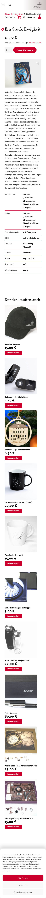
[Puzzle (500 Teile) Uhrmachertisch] (21, 781)
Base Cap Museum (12, 344)
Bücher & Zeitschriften (14, 14)
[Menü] (3, 5)
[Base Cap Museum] (21, 306)
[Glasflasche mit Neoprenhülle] (21, 623)
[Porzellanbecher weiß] (21, 517)
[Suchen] (10, 5)
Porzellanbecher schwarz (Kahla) (18, 502)
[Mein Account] (38, 17)
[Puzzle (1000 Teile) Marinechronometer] (21, 728)
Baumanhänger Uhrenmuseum (17, 449)
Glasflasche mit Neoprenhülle (17, 660)
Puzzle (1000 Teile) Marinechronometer (21, 766)
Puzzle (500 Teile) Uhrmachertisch (19, 818)
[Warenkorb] (18, 17)
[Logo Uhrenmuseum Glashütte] (40, 5)
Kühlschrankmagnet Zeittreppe (17, 608)
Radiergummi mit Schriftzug (16, 397)
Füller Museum (11, 713)
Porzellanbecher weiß (14, 555)
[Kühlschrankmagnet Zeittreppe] (21, 570)
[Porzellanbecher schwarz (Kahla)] (21, 464)
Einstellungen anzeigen (23, 892)
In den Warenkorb (25, 49)
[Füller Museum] (21, 675)
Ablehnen (23, 885)
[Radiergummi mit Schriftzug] (21, 359)
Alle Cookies (23, 878)
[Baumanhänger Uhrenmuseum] (21, 412)
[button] (37, 63)
